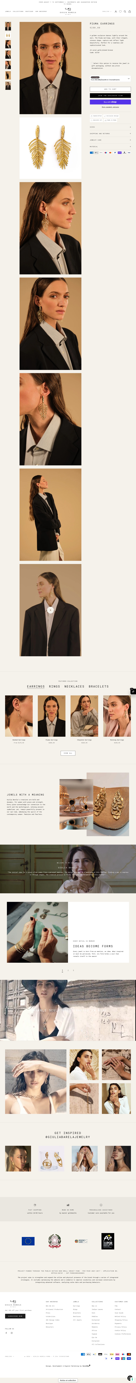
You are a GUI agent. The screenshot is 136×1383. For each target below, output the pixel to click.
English (106, 11)
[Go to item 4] (8, 54)
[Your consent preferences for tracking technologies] (132, 1379)
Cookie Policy (120, 1330)
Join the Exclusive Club (110, 96)
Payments (118, 1323)
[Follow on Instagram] (12, 1333)
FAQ (116, 1306)
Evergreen (95, 1341)
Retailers (50, 1327)
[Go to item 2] (8, 35)
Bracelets (99, 686)
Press (48, 1313)
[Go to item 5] (8, 65)
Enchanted (95, 1320)
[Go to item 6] (8, 75)
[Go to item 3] (8, 44)
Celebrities (50, 1316)
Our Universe (41, 11)
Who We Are (50, 1306)
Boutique (29, 11)
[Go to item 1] (8, 26)
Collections (18, 11)
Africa (94, 1330)
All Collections (98, 1344)
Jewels (8, 11)
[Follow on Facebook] (6, 1333)
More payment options (110, 107)
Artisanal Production (54, 1309)
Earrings (36, 686)
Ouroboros (95, 1323)
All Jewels (77, 1320)
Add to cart (110, 89)
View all (68, 753)
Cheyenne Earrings (84, 740)
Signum (94, 1334)
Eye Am (94, 1337)
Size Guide (119, 1313)
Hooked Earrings (19, 740)
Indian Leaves (97, 1309)
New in (94, 1306)
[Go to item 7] (8, 85)
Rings (54, 686)
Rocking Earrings (117, 740)
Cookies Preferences (123, 1334)
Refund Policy (120, 1316)
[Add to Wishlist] (30, 697)
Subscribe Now (15, 1316)
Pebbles (95, 1316)
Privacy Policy (121, 1327)
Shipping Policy (121, 1320)
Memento (95, 1327)
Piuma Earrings (52, 740)
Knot (93, 1313)
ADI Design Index (53, 1320)
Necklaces (74, 686)
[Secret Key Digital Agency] (86, 1366)
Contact (118, 1309)
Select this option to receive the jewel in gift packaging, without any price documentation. (110, 66)
